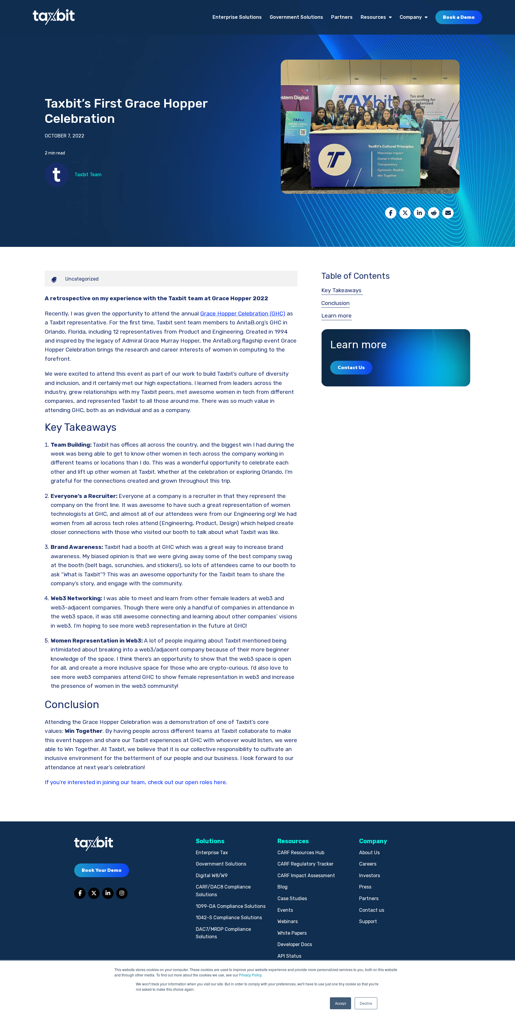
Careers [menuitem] (367, 864)
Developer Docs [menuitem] (294, 944)
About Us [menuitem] (369, 852)
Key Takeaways (342, 290)
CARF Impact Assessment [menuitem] (306, 875)
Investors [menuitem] (369, 875)
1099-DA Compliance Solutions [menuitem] (231, 906)
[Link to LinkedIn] (108, 893)
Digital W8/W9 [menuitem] (212, 875)
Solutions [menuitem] (210, 841)
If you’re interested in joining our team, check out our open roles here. (136, 782)
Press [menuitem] (365, 887)
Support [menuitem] (368, 921)
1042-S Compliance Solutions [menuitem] (229, 917)
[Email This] (448, 213)
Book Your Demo (102, 870)
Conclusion (335, 303)
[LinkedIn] (419, 213)
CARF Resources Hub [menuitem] (300, 852)
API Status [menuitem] (289, 956)
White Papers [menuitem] (292, 933)
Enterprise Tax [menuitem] (212, 852)
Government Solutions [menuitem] (296, 17)
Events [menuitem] (285, 910)
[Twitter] (405, 213)
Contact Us (351, 367)
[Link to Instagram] (122, 893)
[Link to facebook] (80, 893)
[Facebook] (390, 213)
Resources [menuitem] (373, 17)
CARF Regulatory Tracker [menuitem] (305, 864)
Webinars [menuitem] (287, 921)
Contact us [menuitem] (371, 910)
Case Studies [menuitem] (292, 898)
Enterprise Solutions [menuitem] (237, 17)
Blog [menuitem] (282, 887)
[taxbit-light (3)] (54, 17)
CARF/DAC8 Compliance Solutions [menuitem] (223, 890)
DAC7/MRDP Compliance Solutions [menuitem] (223, 933)
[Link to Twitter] (94, 893)
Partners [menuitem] (342, 17)
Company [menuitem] (411, 17)
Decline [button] (366, 1003)
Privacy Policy (250, 974)
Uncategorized (82, 279)
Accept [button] (340, 1003)
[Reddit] (433, 213)
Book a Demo (459, 17)
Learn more (336, 315)
